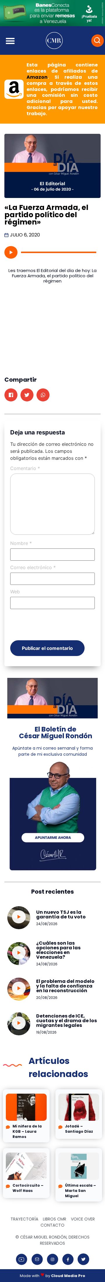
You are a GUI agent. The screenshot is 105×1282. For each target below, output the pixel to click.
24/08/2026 (46, 923)
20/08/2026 (46, 997)
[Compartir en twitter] (27, 394)
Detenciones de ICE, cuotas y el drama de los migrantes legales (66, 1021)
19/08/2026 (46, 1032)
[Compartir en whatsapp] (43, 394)
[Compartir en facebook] (11, 394)
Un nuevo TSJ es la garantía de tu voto (61, 914)
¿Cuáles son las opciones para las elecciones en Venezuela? (58, 950)
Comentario (25, 468)
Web (15, 591)
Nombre (21, 543)
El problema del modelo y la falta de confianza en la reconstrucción (65, 986)
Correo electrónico (33, 567)
